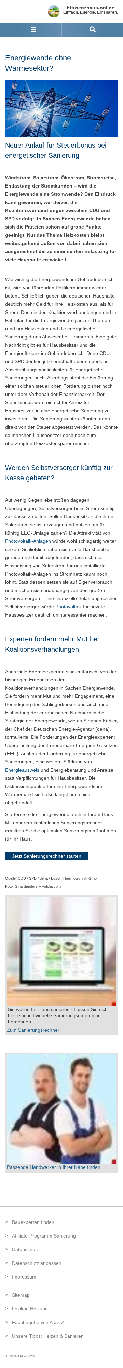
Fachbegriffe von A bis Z (38, 1322)
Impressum (24, 1277)
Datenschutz (25, 1249)
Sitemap (21, 1295)
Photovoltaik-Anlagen (28, 541)
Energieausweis (22, 770)
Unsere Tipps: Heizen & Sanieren (48, 1336)
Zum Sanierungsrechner (33, 1030)
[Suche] (92, 30)
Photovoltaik (68, 606)
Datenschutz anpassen (37, 1263)
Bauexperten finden (33, 1222)
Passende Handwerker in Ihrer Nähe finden (53, 1167)
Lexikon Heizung (30, 1308)
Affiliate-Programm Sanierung (44, 1236)
